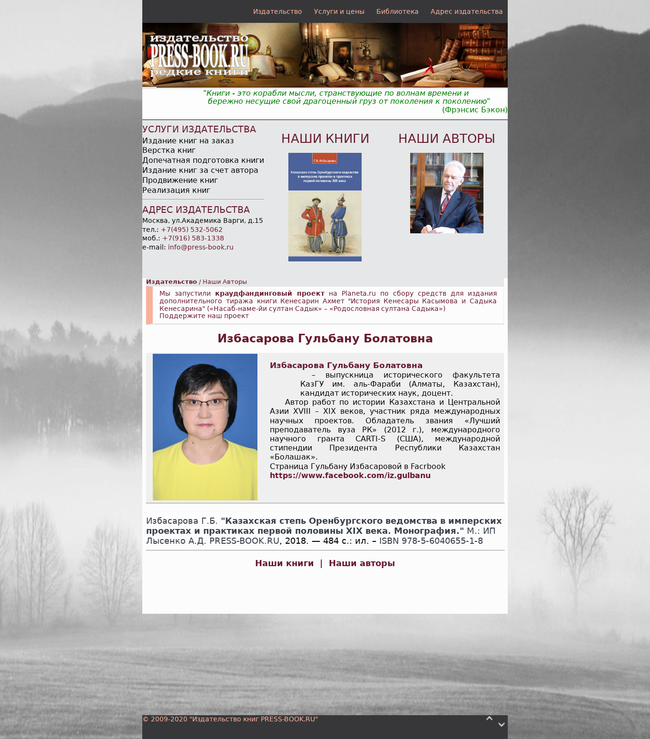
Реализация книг (176, 190)
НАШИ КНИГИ (325, 138)
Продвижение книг (180, 180)
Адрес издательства (467, 11)
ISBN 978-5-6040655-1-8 (431, 541)
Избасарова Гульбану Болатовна (325, 338)
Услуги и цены (339, 11)
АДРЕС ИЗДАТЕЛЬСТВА (196, 209)
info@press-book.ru (201, 247)
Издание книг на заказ (188, 140)
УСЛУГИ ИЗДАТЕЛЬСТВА (199, 129)
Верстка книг (169, 150)
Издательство (277, 11)
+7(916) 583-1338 (193, 238)
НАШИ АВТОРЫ (446, 138)
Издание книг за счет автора (200, 170)
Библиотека (397, 11)
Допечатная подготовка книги (203, 160)
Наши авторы (362, 563)
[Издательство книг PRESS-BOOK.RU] (325, 85)
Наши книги (284, 563)
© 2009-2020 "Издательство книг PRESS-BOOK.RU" (230, 719)
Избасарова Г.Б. (182, 521)
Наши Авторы (225, 281)
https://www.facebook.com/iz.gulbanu (350, 475)
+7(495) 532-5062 (192, 229)
